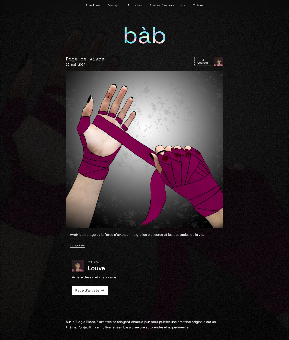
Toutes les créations (167, 5)
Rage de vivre (85, 58)
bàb (145, 35)
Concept (114, 5)
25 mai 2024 (77, 245)
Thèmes (198, 5)
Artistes (135, 5)
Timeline (93, 5)
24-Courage (203, 61)
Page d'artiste (87, 290)
